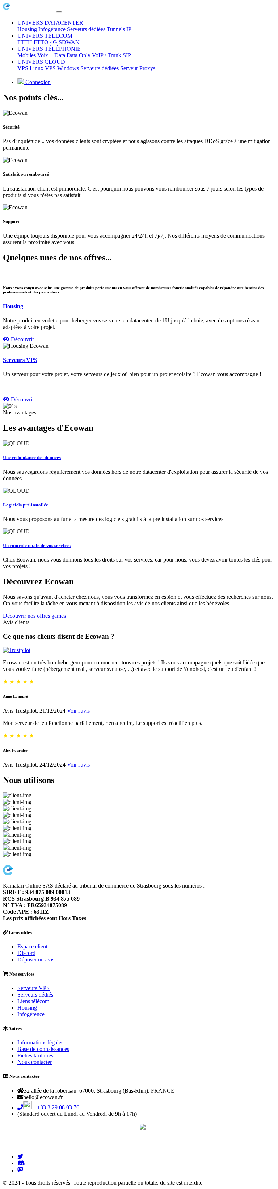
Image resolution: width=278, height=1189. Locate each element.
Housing (27, 29)
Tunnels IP (119, 29)
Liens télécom (33, 1001)
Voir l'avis (78, 711)
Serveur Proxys (137, 68)
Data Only (78, 55)
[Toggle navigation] (59, 12)
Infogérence (31, 1014)
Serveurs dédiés (35, 995)
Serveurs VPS (20, 360)
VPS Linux (30, 68)
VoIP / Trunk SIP (111, 55)
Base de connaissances (43, 1049)
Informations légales (40, 1042)
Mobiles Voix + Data (41, 55)
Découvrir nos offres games (34, 616)
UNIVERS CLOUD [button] (41, 62)
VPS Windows (62, 68)
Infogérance (52, 29)
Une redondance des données (32, 457)
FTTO (41, 42)
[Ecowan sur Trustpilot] (16, 650)
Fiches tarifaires (35, 1055)
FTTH (24, 42)
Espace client (32, 946)
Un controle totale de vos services (37, 545)
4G (53, 42)
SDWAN (69, 42)
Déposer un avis (35, 959)
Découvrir (21, 339)
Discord (26, 953)
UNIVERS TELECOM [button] (44, 36)
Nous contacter (34, 1062)
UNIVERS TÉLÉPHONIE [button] (49, 49)
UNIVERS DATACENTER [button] (50, 23)
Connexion (37, 82)
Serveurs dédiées (86, 29)
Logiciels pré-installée (25, 505)
